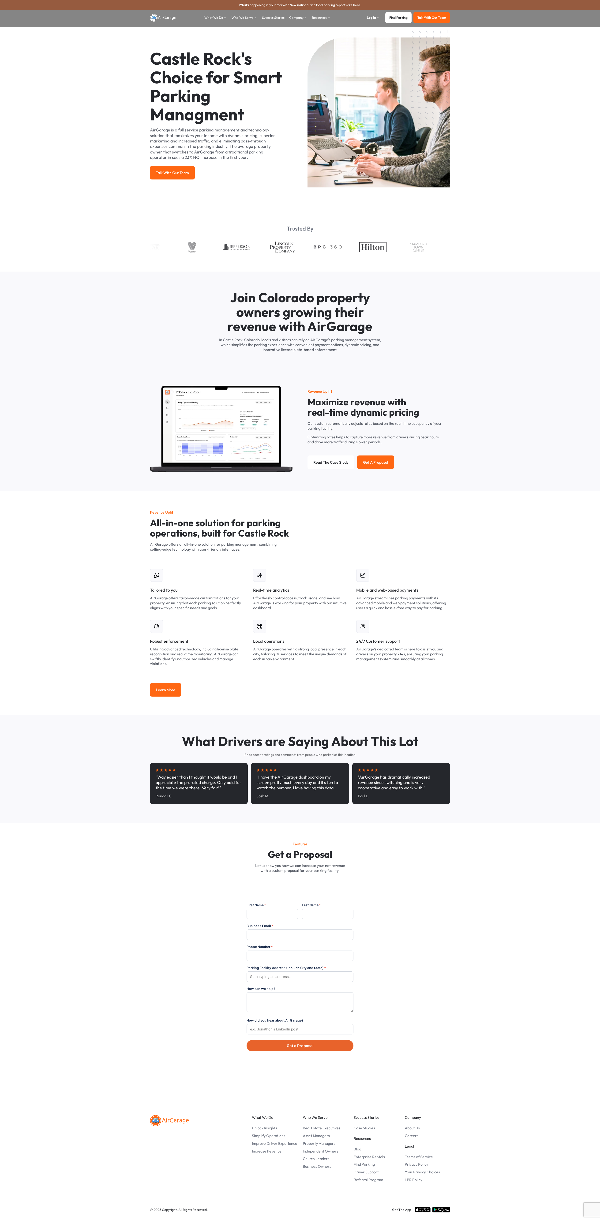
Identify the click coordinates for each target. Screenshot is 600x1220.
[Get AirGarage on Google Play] (441, 1210)
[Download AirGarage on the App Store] (423, 1210)
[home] (163, 18)
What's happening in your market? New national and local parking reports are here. (300, 5)
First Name (256, 905)
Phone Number (260, 947)
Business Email (260, 926)
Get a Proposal (300, 1045)
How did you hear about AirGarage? (275, 1020)
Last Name (311, 905)
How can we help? (261, 989)
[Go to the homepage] (169, 1120)
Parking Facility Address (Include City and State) (286, 968)
